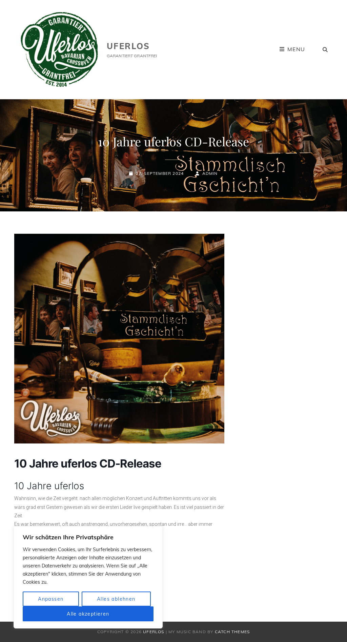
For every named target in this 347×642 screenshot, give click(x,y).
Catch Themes (232, 631)
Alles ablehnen (116, 599)
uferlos (128, 46)
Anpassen (50, 599)
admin (210, 173)
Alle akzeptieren (88, 614)
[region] (88, 577)
